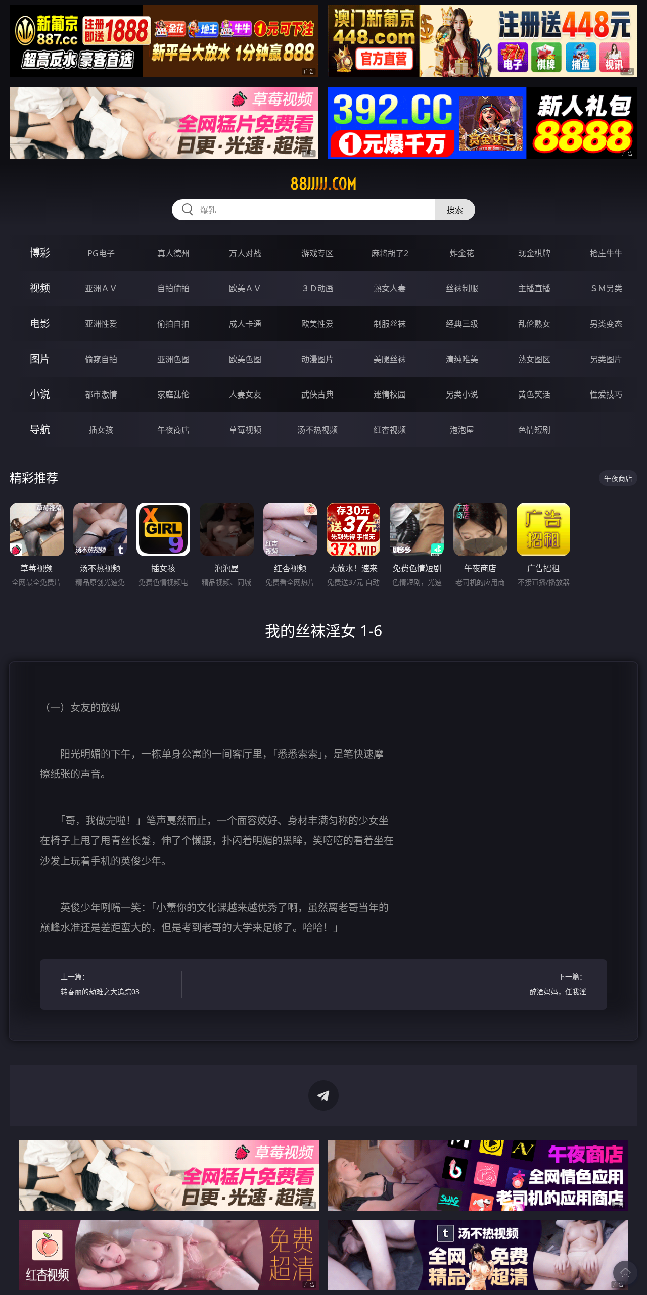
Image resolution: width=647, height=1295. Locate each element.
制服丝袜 (390, 323)
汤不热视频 (317, 429)
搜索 (455, 209)
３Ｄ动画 (317, 288)
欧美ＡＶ (245, 288)
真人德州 (173, 253)
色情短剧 (534, 429)
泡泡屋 (462, 429)
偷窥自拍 (101, 359)
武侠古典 (317, 394)
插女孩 (101, 429)
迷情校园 (390, 394)
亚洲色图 (173, 359)
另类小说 (462, 394)
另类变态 (606, 323)
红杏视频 (390, 429)
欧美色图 (245, 359)
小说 (40, 394)
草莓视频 (245, 429)
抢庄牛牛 (606, 253)
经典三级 (462, 323)
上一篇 (100, 984)
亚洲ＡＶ (101, 288)
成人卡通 (245, 323)
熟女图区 (534, 359)
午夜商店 (173, 429)
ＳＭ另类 (606, 288)
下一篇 (558, 984)
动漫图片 (317, 359)
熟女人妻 (390, 288)
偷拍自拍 (173, 323)
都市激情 (101, 394)
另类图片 (606, 359)
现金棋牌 (534, 253)
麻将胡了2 (390, 253)
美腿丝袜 (390, 359)
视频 (40, 288)
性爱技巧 (606, 394)
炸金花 (462, 253)
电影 (40, 323)
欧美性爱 (317, 323)
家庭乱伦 (173, 394)
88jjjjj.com (323, 184)
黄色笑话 (534, 394)
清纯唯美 (462, 359)
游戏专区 (317, 253)
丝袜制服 (462, 288)
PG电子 (101, 253)
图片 (40, 359)
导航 (40, 429)
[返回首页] (625, 1273)
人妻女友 (245, 394)
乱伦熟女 (534, 323)
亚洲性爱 (101, 323)
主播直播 (534, 288)
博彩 (40, 253)
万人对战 (245, 253)
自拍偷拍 (173, 288)
